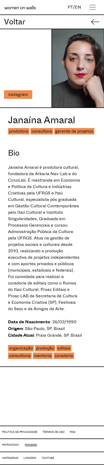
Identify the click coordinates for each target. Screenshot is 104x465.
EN (78, 7)
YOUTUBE (48, 458)
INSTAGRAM (10, 458)
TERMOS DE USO (54, 432)
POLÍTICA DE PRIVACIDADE (19, 432)
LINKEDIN (29, 458)
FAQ (72, 432)
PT (70, 7)
